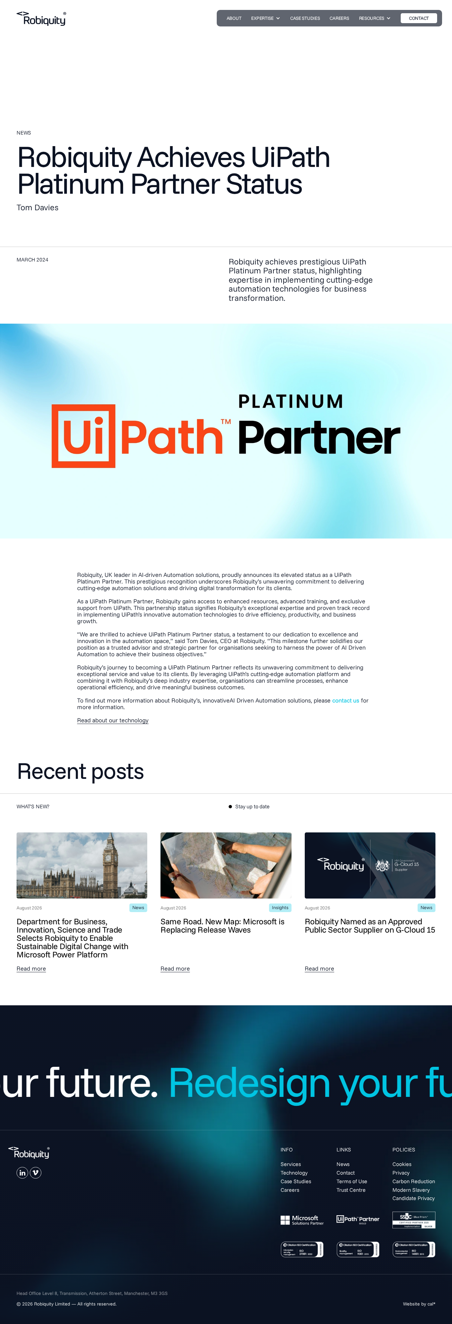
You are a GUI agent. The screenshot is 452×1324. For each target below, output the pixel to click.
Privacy (401, 1172)
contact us (345, 700)
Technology (294, 1172)
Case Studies (296, 1181)
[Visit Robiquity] (29, 1153)
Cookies (401, 1164)
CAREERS (339, 18)
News (343, 1164)
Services (291, 1164)
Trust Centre (351, 1189)
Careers (290, 1189)
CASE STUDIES (305, 18)
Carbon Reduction (413, 1181)
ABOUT (234, 18)
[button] (265, 18)
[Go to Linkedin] (22, 1173)
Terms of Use (352, 1181)
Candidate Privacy (413, 1198)
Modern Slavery (411, 1189)
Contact (346, 1172)
